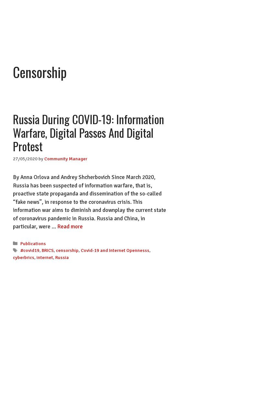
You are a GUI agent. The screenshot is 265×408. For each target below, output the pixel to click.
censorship (67, 250)
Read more (70, 226)
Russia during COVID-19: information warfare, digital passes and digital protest (88, 132)
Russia (62, 257)
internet (45, 257)
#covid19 (29, 250)
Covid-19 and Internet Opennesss (115, 250)
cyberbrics (23, 257)
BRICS (48, 250)
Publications (33, 243)
